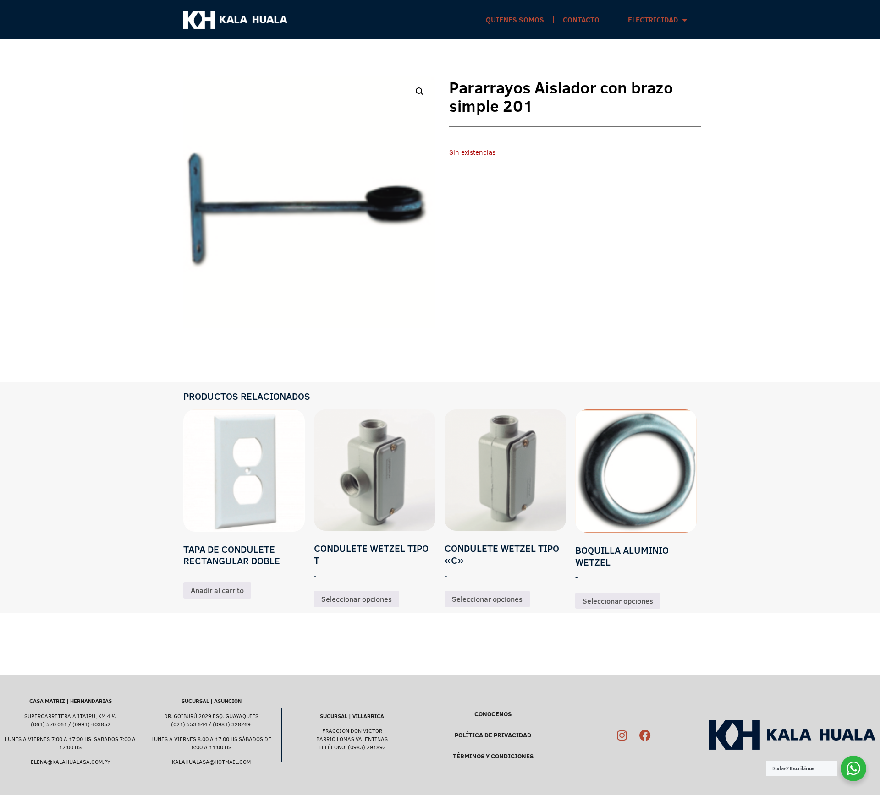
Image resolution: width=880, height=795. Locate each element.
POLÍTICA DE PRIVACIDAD (493, 735)
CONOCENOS (493, 714)
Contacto (581, 20)
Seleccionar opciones (356, 599)
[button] (420, 91)
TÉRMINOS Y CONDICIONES (493, 756)
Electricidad (653, 20)
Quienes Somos (515, 20)
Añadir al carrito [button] (217, 590)
